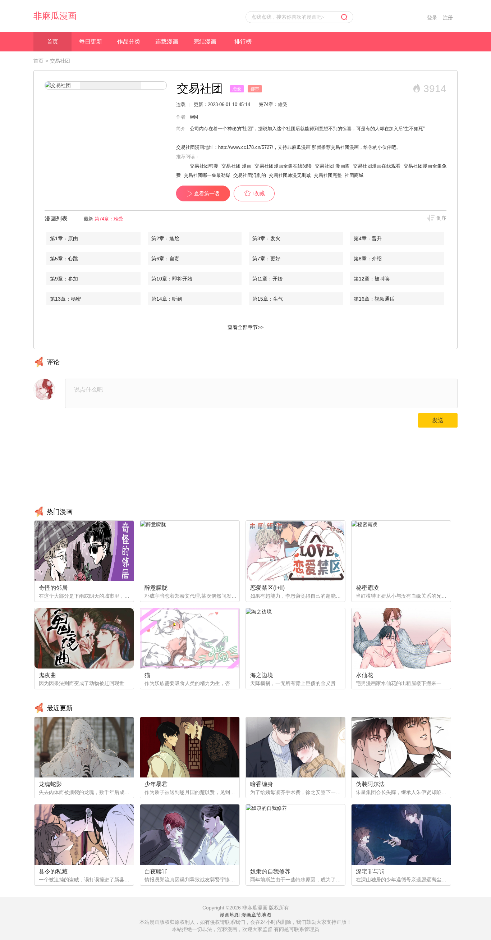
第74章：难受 (109, 219)
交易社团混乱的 (249, 175)
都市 (255, 88)
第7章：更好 (266, 258)
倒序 (441, 218)
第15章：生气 (267, 299)
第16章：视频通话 (374, 299)
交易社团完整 (328, 175)
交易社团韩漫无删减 (290, 175)
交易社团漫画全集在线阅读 (283, 166)
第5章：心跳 (64, 258)
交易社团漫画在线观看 (377, 166)
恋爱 (237, 88)
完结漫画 (204, 41)
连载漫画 (166, 41)
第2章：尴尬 (165, 238)
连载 (180, 104)
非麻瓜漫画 (55, 15)
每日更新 (90, 41)
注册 (448, 17)
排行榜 (243, 41)
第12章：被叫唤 (372, 279)
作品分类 (128, 41)
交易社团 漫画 (236, 166)
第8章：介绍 (368, 258)
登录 (432, 17)
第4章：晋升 (368, 238)
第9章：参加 (64, 279)
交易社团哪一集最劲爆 (207, 175)
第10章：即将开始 (171, 279)
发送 (438, 420)
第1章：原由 (64, 238)
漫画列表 (56, 218)
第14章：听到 (166, 299)
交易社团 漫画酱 (332, 166)
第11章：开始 (267, 279)
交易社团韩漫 (204, 166)
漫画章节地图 (256, 915)
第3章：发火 (266, 238)
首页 (52, 41)
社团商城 (354, 175)
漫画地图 (230, 915)
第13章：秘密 (65, 299)
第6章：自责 (165, 258)
